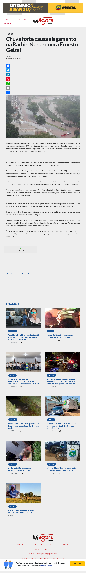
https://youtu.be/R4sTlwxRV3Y (19, 274)
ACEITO (77, 564)
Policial (13, 331)
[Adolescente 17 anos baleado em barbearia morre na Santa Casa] (23, 451)
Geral (51, 331)
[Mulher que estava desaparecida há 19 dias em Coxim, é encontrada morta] (23, 493)
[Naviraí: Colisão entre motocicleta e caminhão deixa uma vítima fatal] (62, 318)
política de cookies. (46, 566)
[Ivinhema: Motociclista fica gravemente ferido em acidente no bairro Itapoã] (62, 451)
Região (12, 375)
